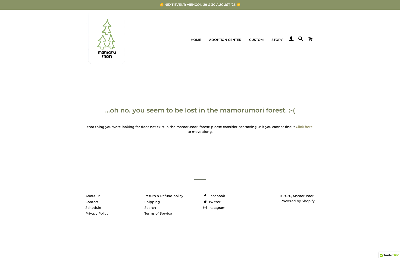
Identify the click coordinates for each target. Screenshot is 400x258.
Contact (92, 202)
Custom (256, 40)
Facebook (216, 196)
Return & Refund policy (163, 196)
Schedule (93, 208)
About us (92, 196)
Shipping (152, 202)
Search (150, 208)
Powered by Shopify (298, 201)
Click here (304, 127)
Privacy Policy (96, 213)
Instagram (216, 208)
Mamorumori (304, 196)
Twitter (214, 202)
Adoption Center (225, 40)
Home (196, 40)
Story (277, 40)
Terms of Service (158, 213)
